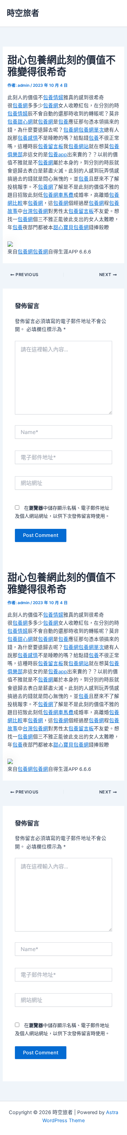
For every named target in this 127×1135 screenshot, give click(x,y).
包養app (57, 155)
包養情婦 (53, 97)
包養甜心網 (20, 122)
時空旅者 (23, 13)
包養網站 (78, 146)
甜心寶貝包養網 (71, 227)
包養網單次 (91, 130)
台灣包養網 (35, 211)
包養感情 (28, 138)
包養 (63, 122)
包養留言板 (50, 146)
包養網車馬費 (58, 195)
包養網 (20, 106)
